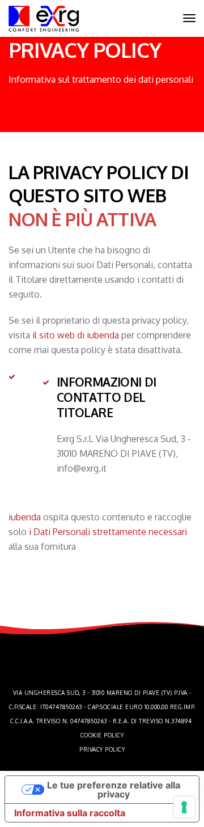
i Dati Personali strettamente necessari (108, 531)
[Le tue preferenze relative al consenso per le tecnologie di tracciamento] (184, 807)
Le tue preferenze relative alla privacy (113, 789)
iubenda (24, 517)
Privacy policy (102, 749)
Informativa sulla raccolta (69, 812)
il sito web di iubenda (75, 335)
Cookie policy (102, 735)
